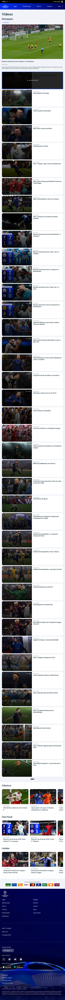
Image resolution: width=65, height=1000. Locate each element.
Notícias (35, 903)
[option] (32, 80)
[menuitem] (16, 6)
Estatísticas (5, 916)
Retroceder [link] (6, 22)
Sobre (35, 909)
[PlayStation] (14, 884)
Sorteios (4, 909)
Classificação (6, 903)
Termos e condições (7, 977)
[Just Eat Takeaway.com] (50, 884)
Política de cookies (6, 980)
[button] (60, 6)
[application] (32, 41)
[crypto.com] (38, 884)
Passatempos (6, 913)
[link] (15, 6)
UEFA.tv (4, 906)
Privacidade (5, 975)
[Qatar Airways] (57, 884)
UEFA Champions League (5, 6)
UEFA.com (5, 932)
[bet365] (44, 884)
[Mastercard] (32, 884)
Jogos (3, 899)
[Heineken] (8, 884)
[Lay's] (20, 884)
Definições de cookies (7, 983)
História (35, 906)
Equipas (35, 899)
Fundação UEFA (6, 935)
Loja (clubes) (37, 913)
